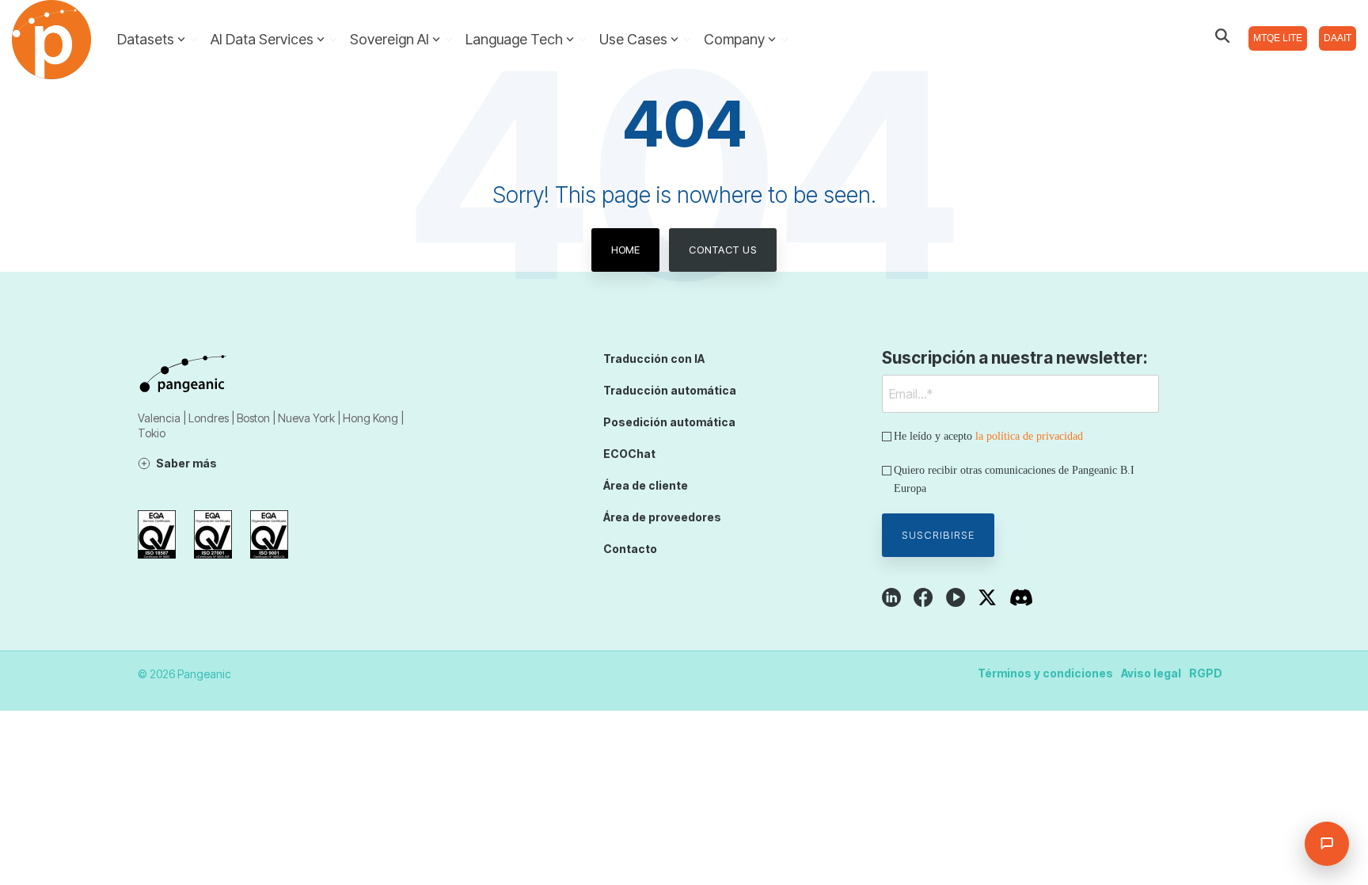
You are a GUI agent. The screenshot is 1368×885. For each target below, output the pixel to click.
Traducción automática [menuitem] (669, 390)
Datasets (145, 39)
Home (625, 249)
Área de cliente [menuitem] (645, 485)
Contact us (723, 249)
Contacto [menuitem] (630, 548)
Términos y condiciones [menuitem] (1045, 673)
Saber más (186, 463)
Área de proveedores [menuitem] (662, 517)
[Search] (1222, 35)
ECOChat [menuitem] (629, 453)
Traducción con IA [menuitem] (654, 358)
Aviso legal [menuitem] (1151, 673)
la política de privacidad (1029, 436)
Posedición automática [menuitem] (669, 422)
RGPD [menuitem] (1205, 673)
